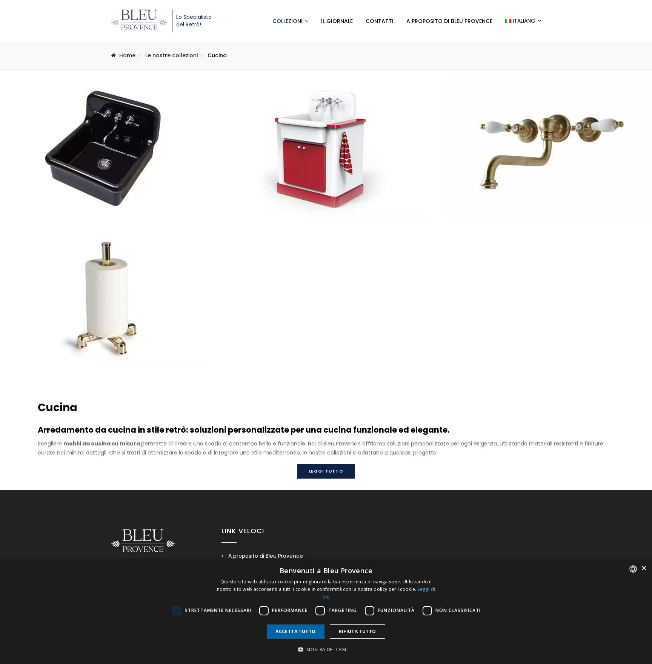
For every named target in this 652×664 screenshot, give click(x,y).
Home (127, 55)
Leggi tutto (326, 471)
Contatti (380, 21)
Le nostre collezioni (171, 55)
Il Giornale (337, 21)
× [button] (643, 568)
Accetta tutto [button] (295, 631)
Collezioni (287, 21)
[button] (326, 649)
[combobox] (633, 569)
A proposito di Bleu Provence (449, 21)
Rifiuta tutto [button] (357, 631)
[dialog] (326, 612)
